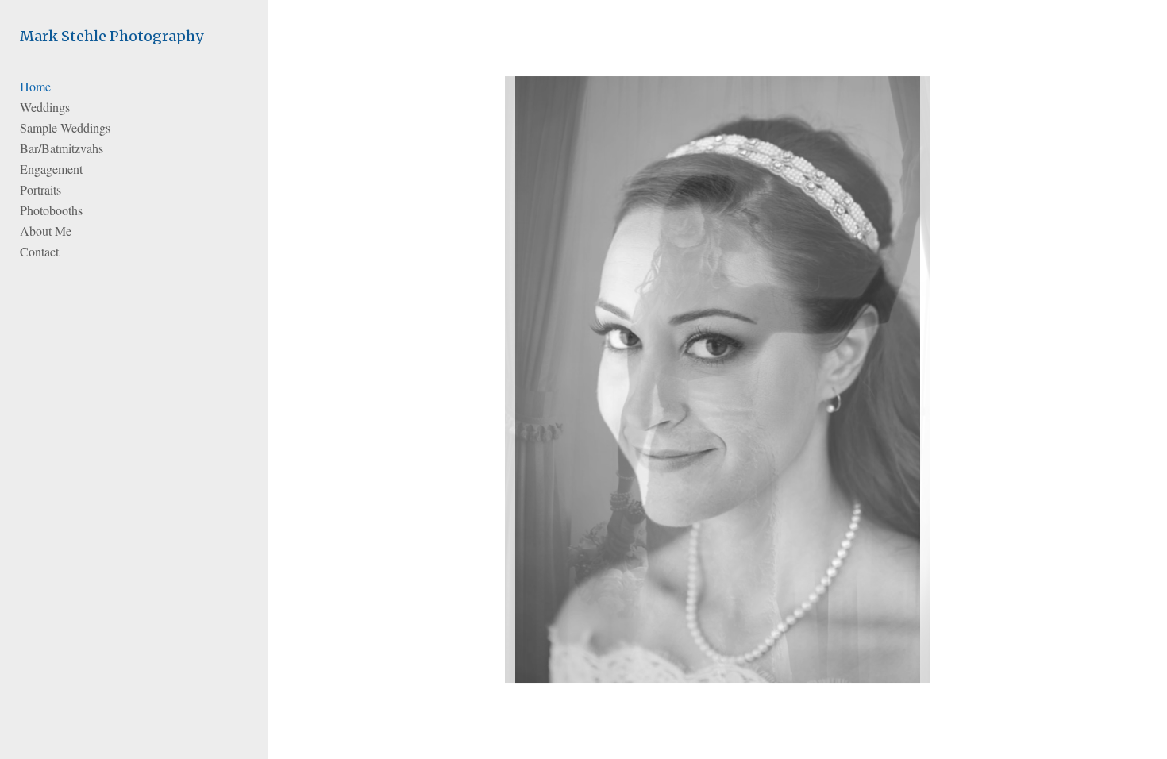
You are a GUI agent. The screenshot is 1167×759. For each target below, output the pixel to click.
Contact (39, 251)
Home (35, 86)
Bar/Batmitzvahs (61, 148)
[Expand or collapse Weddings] (80, 107)
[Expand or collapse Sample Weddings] (121, 127)
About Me (45, 230)
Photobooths (51, 210)
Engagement (51, 168)
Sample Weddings (65, 127)
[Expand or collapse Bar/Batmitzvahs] (113, 148)
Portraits (40, 189)
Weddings (45, 106)
